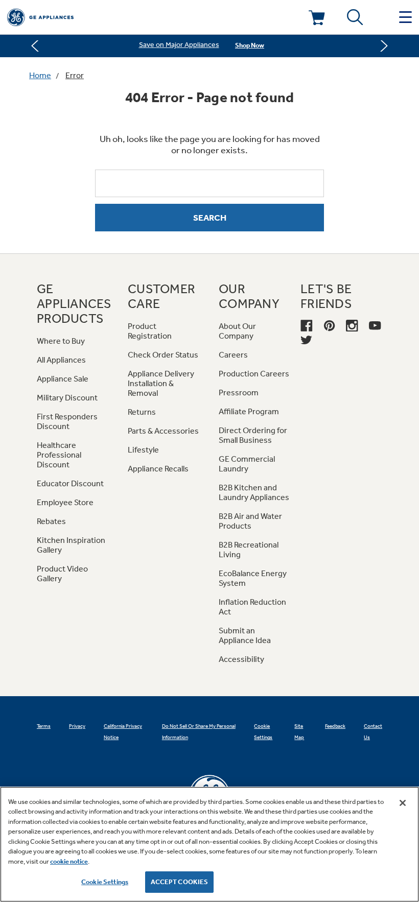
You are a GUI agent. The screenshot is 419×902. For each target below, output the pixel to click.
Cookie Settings (104, 882)
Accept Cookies (179, 882)
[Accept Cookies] (402, 803)
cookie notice (69, 861)
